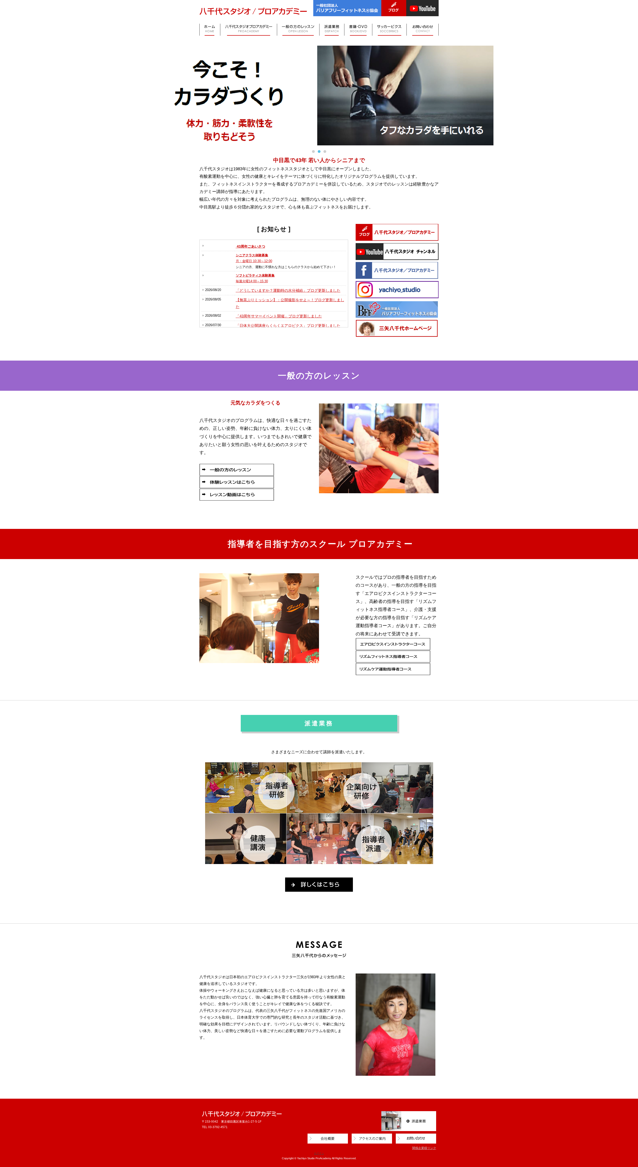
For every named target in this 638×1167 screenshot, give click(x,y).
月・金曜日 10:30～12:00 (254, 261)
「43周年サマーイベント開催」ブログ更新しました (279, 316)
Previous (11, 94)
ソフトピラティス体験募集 (255, 275)
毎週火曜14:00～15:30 (252, 281)
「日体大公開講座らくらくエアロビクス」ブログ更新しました (288, 325)
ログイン (319, 1153)
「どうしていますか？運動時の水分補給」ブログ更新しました (288, 290)
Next (627, 94)
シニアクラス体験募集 (252, 255)
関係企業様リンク (424, 1148)
